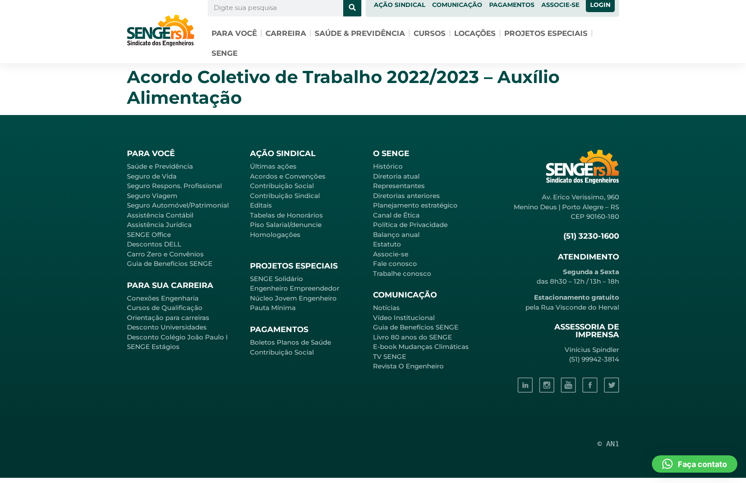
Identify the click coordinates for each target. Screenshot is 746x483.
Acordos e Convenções (288, 176)
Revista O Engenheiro (408, 366)
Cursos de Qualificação (164, 308)
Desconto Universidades (167, 327)
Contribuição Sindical (285, 196)
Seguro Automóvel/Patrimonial (178, 205)
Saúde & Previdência (360, 33)
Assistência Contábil (160, 215)
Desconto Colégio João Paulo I (177, 337)
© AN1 (608, 443)
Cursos (430, 33)
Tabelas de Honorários (286, 215)
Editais (261, 205)
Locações (475, 33)
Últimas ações (273, 166)
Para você (234, 33)
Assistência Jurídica (159, 225)
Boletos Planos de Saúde (290, 342)
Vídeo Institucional (404, 317)
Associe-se (390, 254)
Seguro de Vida (152, 176)
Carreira (286, 33)
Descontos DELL (154, 244)
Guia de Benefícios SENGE (169, 263)
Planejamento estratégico (415, 205)
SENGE (224, 53)
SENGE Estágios (153, 346)
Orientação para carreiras (168, 317)
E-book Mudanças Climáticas (421, 346)
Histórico (388, 166)
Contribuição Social (282, 186)
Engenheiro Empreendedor (294, 288)
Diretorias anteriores (406, 196)
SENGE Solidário (276, 279)
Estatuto (387, 244)
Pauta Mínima (273, 308)
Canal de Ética (396, 215)
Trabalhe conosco (402, 273)
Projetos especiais (546, 33)
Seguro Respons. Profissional (174, 186)
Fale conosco (395, 263)
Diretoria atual (396, 176)
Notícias (386, 308)
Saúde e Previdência (160, 166)
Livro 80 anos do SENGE (412, 337)
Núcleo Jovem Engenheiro (293, 298)
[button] (694, 464)
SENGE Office (149, 234)
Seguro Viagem (152, 196)
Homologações (275, 234)
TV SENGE (389, 356)
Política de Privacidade (410, 225)
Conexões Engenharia (163, 298)
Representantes (399, 186)
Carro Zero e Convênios (165, 254)
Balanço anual (396, 234)
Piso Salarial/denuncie (286, 225)
